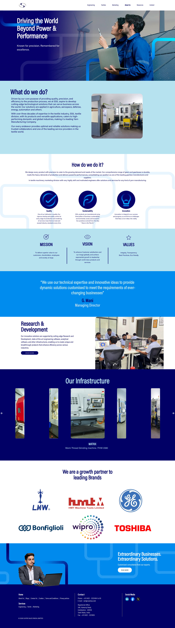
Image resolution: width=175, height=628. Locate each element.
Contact (152, 5)
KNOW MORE (29, 353)
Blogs (27, 598)
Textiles (103, 5)
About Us (127, 5)
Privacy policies (64, 598)
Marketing (115, 5)
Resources (140, 5)
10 (100, 440)
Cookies (41, 598)
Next (173, 413)
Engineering (91, 5)
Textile (29, 607)
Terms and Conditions (51, 598)
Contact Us (34, 598)
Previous (1, 413)
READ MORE (125, 570)
